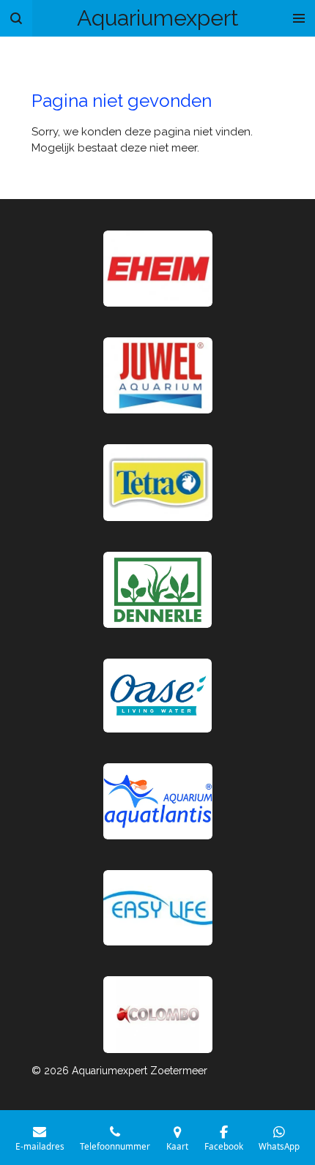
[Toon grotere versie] (157, 482)
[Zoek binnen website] (16, 18)
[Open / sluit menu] (299, 18)
